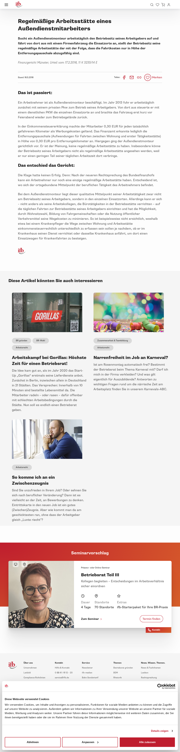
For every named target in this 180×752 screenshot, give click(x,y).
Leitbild (27, 672)
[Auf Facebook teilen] (124, 77)
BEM (115, 672)
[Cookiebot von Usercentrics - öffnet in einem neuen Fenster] (159, 686)
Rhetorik (117, 677)
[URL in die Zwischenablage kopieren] (139, 77)
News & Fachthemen (151, 668)
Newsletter (87, 668)
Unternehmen (30, 668)
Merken (157, 77)
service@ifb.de (62, 677)
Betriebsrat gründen (123, 668)
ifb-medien (87, 672)
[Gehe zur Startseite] (19, 4)
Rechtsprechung (149, 677)
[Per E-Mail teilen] (132, 77)
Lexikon (144, 672)
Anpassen (88, 741)
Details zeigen (159, 730)
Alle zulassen (147, 741)
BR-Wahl (40, 340)
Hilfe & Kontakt (62, 668)
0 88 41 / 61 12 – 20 (64, 672)
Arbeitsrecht (22, 347)
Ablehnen (33, 741)
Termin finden (151, 619)
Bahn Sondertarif (90, 677)
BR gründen (21, 340)
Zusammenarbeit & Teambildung (112, 340)
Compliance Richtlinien (34, 677)
